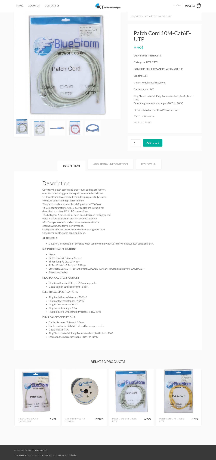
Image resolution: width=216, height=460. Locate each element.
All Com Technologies (38, 450)
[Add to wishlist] (21, 412)
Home (19, 5)
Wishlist (72, 455)
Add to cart (153, 143)
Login (177, 5)
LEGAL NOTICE (45, 455)
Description (71, 165)
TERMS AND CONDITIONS (26, 455)
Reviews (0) (148, 163)
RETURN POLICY (60, 455)
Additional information (110, 163)
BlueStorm (141, 16)
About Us (34, 5)
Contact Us (52, 5)
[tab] (71, 166)
